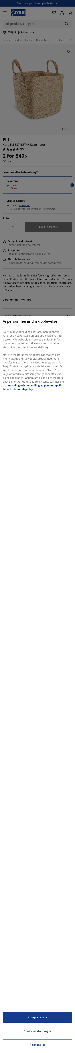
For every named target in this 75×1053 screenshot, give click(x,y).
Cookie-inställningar (37, 1031)
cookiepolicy (25, 389)
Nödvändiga (37, 1044)
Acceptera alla (37, 1017)
